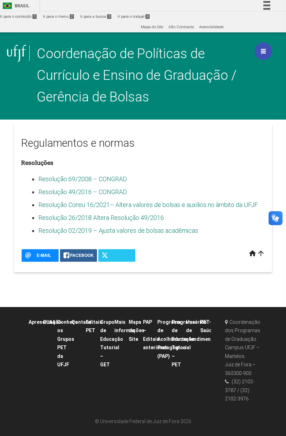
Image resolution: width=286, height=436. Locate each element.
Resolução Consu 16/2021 (74, 204)
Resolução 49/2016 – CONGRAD (82, 192)
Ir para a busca (95, 16)
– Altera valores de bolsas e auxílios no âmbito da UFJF (184, 204)
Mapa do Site (152, 27)
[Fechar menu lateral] (263, 51)
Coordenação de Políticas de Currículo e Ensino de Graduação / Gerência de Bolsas (136, 75)
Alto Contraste (181, 27)
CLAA (49, 322)
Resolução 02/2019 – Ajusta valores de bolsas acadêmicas (118, 230)
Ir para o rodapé (133, 16)
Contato (81, 322)
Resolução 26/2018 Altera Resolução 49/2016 (101, 217)
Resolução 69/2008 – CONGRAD (82, 179)
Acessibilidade (211, 27)
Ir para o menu (58, 16)
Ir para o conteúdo (18, 16)
